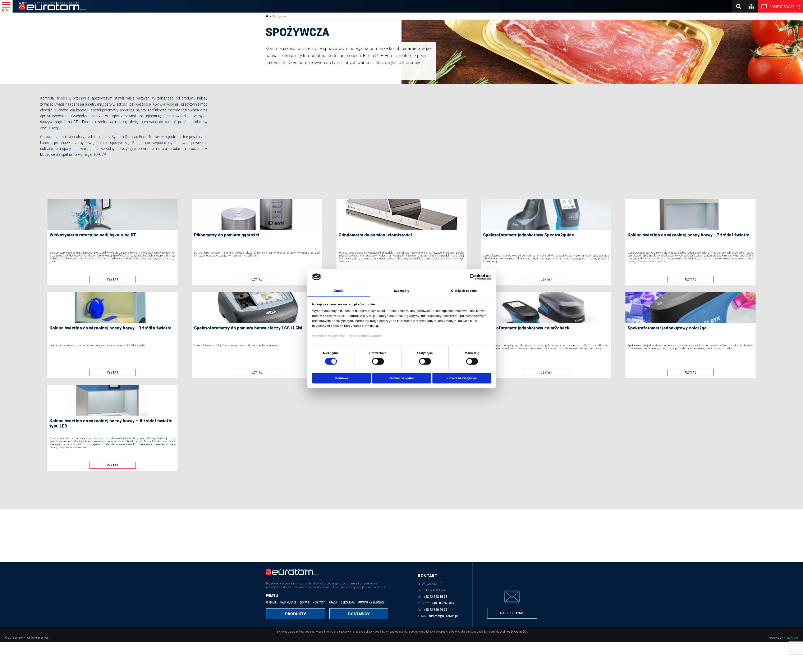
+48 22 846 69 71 (435, 609)
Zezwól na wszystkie (462, 378)
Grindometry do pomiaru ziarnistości (375, 234)
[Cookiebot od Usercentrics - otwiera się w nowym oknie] (472, 277)
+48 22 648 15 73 (435, 596)
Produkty (295, 613)
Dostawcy (359, 613)
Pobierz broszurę (786, 7)
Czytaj (112, 279)
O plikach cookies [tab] (464, 290)
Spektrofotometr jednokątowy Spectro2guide (528, 234)
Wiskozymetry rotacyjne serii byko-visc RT (93, 234)
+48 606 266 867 (442, 603)
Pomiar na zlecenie (371, 602)
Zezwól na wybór (401, 378)
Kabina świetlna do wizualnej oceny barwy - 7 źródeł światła (688, 234)
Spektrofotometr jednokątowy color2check (526, 327)
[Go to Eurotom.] (267, 16)
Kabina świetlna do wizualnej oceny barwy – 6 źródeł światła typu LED (111, 423)
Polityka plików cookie (365, 336)
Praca (333, 602)
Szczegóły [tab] (401, 290)
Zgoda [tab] (339, 290)
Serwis (304, 602)
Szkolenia (348, 602)
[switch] (378, 361)
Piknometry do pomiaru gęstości (226, 234)
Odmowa (341, 378)
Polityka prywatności (328, 336)
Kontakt (319, 602)
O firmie (271, 602)
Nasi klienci (288, 602)
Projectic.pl (791, 638)
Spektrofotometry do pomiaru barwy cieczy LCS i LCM (248, 327)
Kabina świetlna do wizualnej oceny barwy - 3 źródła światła (110, 327)
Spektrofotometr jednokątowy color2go (667, 327)
